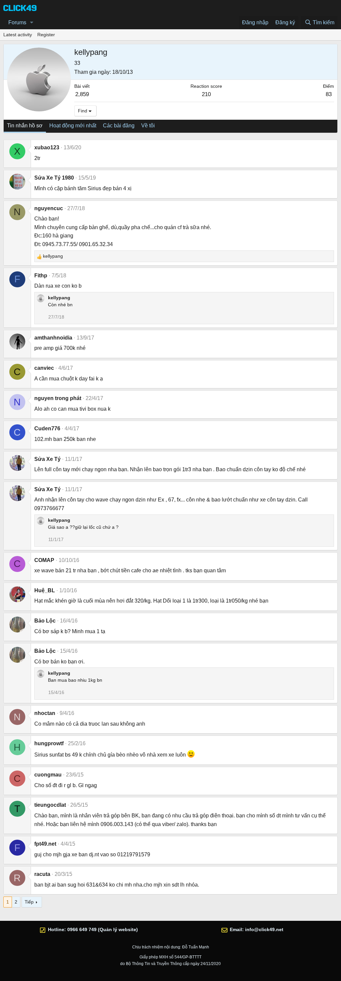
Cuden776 (47, 428)
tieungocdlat (50, 805)
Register (46, 34)
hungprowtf (49, 743)
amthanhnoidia (53, 338)
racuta (42, 874)
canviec (44, 368)
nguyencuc (48, 208)
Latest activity (17, 34)
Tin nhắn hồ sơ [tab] (25, 125)
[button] (32, 22)
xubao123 (46, 147)
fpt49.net (45, 844)
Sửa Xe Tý (47, 459)
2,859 (82, 94)
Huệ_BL (44, 590)
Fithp (40, 275)
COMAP (44, 560)
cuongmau (48, 774)
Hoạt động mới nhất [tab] (72, 125)
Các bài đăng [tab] (119, 125)
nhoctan (44, 713)
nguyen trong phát (57, 398)
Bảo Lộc (45, 621)
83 (329, 94)
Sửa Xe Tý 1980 (54, 178)
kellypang (59, 297)
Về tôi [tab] (148, 125)
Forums (17, 22)
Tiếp (29, 902)
